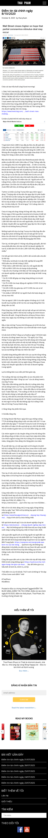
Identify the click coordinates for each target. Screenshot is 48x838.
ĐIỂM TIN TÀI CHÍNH (21, 591)
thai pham (22, 18)
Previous (2, 732)
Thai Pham (36, 593)
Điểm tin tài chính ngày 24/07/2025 (18, 777)
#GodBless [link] (6, 581)
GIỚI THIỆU (6, 801)
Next (46, 732)
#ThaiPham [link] (6, 579)
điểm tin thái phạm (23, 593)
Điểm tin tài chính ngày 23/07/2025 (18, 782)
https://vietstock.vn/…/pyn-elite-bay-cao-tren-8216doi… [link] (24, 503)
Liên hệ (4, 795)
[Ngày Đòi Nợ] (15, 731)
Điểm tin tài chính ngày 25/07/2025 (18, 771)
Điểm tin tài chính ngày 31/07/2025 (18, 759)
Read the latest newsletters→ (24, 707)
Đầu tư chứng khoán (18, 588)
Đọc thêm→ (24, 671)
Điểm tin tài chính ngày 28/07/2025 (18, 765)
